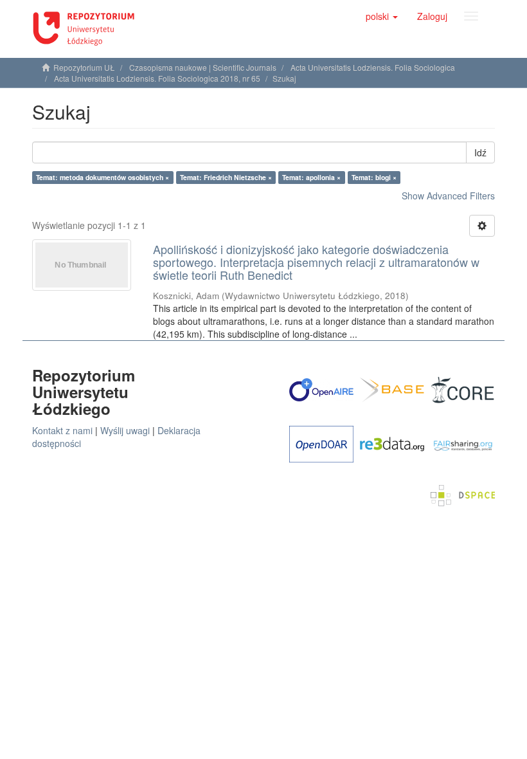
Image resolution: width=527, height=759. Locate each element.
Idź (480, 152)
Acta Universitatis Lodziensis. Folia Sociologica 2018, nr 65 (157, 78)
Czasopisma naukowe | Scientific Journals (202, 67)
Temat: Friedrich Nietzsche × (226, 177)
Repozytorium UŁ (84, 67)
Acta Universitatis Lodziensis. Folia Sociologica (372, 67)
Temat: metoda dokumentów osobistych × (102, 177)
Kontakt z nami (62, 430)
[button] (381, 16)
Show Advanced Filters (448, 195)
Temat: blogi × (374, 177)
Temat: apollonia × (311, 177)
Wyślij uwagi (125, 430)
